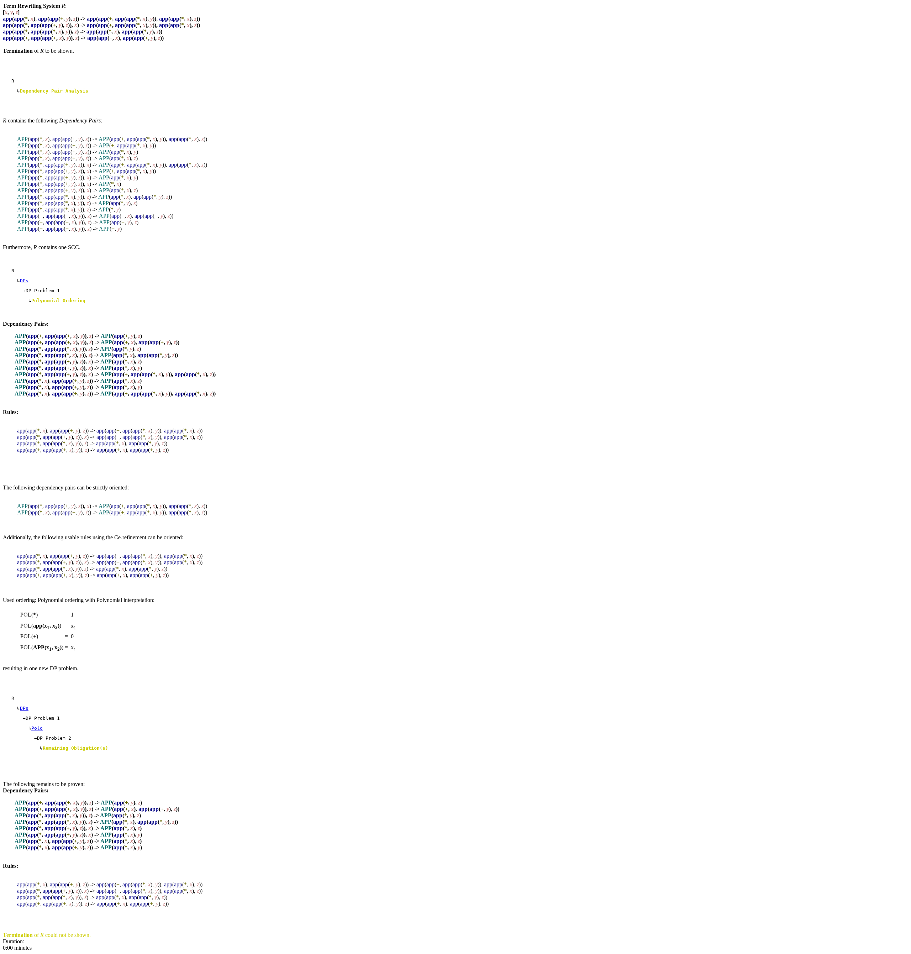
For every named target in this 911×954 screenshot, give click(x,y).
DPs (24, 280)
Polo (37, 728)
